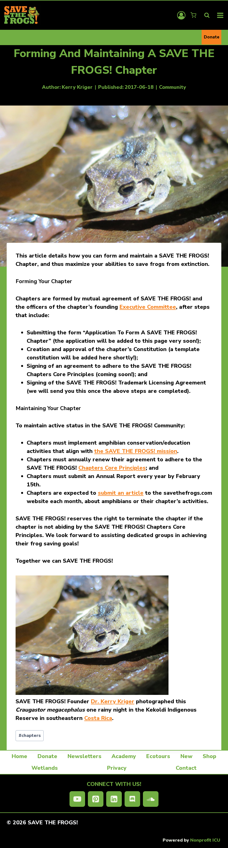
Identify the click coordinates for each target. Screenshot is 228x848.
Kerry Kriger (77, 87)
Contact (186, 768)
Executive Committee (148, 307)
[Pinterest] (95, 799)
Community (172, 87)
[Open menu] (220, 15)
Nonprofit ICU (205, 840)
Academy (123, 756)
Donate (211, 37)
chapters (30, 735)
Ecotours (158, 756)
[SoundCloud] (150, 799)
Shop (209, 756)
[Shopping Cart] (194, 15)
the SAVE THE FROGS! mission (135, 451)
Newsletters (84, 756)
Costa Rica (98, 718)
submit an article (120, 493)
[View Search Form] (206, 15)
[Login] (181, 15)
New (186, 756)
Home (19, 756)
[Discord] (132, 799)
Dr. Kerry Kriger (112, 701)
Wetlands (44, 768)
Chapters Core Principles (112, 468)
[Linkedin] (114, 799)
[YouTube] (77, 799)
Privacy (117, 768)
